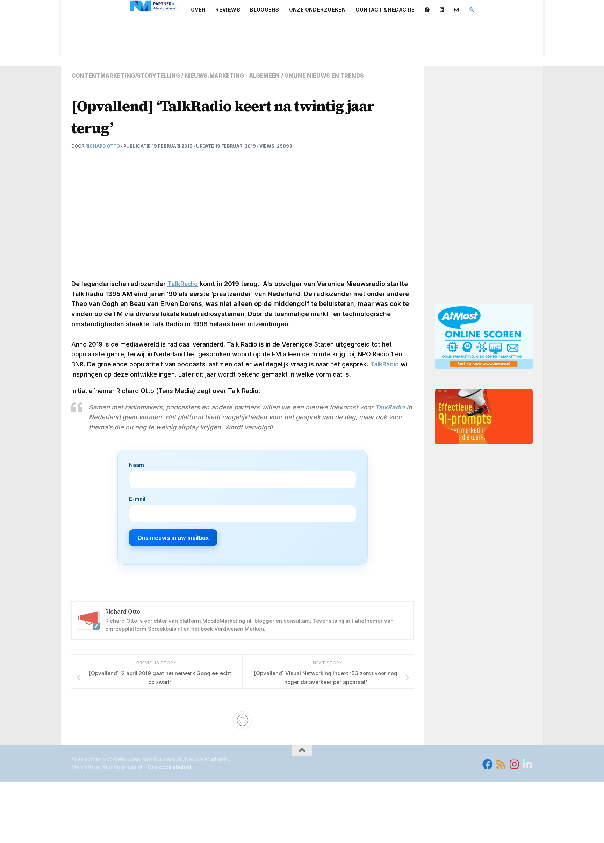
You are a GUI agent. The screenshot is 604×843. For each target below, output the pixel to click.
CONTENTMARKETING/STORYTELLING (125, 75)
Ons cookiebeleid (170, 767)
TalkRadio (182, 283)
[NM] (155, 6)
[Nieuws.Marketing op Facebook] (487, 764)
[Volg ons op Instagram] (514, 764)
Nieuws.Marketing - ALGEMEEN (232, 75)
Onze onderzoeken (317, 10)
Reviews (227, 10)
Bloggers (264, 10)
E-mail (137, 498)
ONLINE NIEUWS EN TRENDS (324, 75)
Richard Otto (102, 146)
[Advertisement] (302, 37)
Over (198, 10)
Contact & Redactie (385, 10)
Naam (136, 465)
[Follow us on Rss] (501, 764)
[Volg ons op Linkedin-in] (527, 764)
